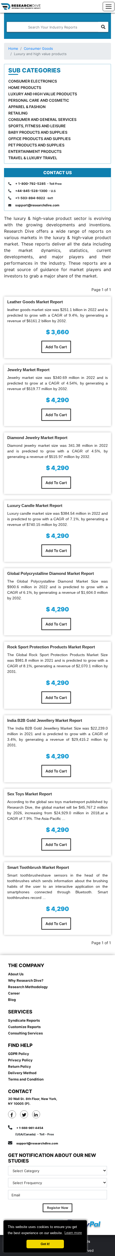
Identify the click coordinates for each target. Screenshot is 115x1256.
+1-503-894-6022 (30, 198)
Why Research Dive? (25, 980)
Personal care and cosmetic (38, 100)
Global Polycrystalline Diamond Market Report (50, 573)
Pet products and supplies (36, 145)
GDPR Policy (18, 1054)
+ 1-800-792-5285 (30, 184)
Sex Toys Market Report (29, 794)
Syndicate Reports (24, 1020)
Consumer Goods (38, 48)
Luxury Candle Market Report (34, 505)
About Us (16, 974)
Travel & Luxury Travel (32, 158)
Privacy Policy (20, 1060)
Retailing (18, 113)
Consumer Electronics (32, 81)
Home (13, 48)
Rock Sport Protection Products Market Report (51, 647)
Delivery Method (22, 1073)
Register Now (57, 1208)
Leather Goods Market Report (35, 302)
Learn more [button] (73, 1233)
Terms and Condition (26, 1079)
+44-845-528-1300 (31, 191)
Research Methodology (28, 987)
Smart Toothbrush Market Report (38, 867)
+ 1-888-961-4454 (29, 1128)
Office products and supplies (39, 138)
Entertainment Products (35, 151)
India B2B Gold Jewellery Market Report (44, 720)
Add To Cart (56, 347)
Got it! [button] (45, 1244)
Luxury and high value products (42, 94)
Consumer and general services (42, 119)
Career (14, 993)
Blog (12, 999)
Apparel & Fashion (26, 106)
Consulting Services (25, 1033)
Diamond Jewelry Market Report (37, 437)
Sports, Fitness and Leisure (37, 126)
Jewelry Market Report (28, 369)
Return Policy (19, 1066)
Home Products (24, 87)
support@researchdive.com (37, 205)
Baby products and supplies (37, 132)
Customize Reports (24, 1027)
